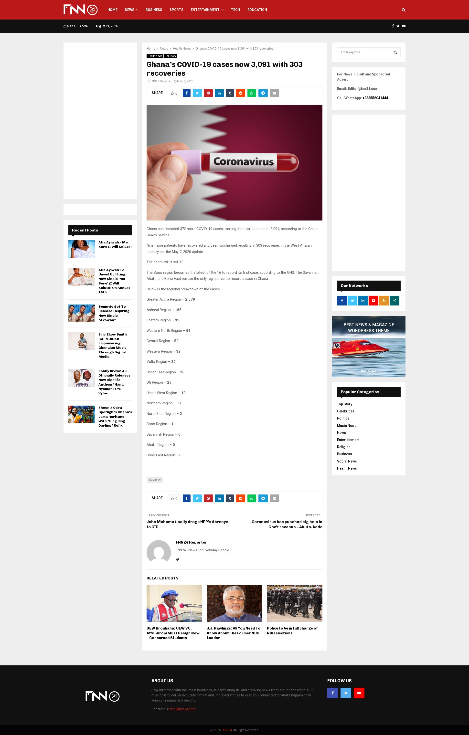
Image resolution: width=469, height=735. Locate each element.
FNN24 (227, 730)
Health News (155, 56)
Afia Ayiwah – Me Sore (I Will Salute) (115, 244)
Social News (347, 461)
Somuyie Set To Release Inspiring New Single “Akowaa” (113, 313)
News (129, 10)
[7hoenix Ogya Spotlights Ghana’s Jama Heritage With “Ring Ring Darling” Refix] (81, 414)
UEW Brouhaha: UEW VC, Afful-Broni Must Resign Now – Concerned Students (173, 633)
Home (112, 10)
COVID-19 (155, 480)
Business (154, 10)
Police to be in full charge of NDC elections (292, 630)
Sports (176, 10)
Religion (344, 447)
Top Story (170, 56)
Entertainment (205, 10)
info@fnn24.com (183, 709)
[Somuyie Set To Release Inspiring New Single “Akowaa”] (81, 313)
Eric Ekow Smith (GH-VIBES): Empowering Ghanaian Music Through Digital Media (112, 345)
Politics (343, 418)
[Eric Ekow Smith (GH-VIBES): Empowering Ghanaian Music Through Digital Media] (81, 341)
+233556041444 (375, 98)
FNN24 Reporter (160, 81)
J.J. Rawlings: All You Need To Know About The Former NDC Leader (233, 633)
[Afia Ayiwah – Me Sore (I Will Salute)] (81, 249)
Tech (235, 10)
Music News (346, 426)
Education (257, 10)
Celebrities (345, 411)
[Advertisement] (100, 120)
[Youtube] (359, 693)
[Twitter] (346, 693)
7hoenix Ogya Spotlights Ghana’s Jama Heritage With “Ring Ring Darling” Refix (115, 417)
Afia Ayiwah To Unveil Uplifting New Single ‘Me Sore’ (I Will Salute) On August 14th (114, 281)
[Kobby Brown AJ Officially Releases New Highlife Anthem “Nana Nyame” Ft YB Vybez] (81, 378)
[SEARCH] (395, 52)
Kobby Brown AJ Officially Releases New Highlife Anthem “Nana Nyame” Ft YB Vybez (114, 382)
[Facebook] (332, 693)
